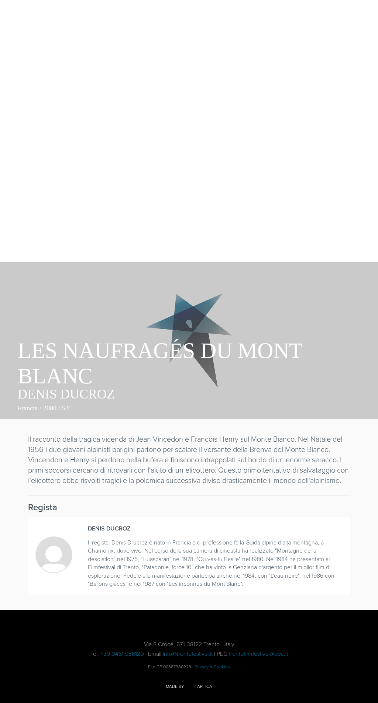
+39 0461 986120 (122, 654)
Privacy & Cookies (212, 667)
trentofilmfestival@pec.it (258, 654)
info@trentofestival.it (188, 654)
